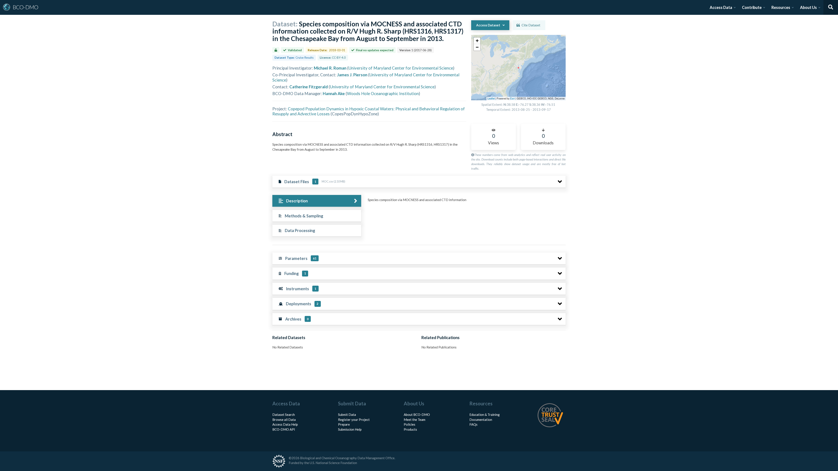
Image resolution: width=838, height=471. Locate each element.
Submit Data (347, 414)
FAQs (473, 424)
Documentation (480, 420)
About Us (808, 7)
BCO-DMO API (283, 429)
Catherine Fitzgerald (308, 86)
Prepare (344, 424)
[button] (477, 41)
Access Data (721, 7)
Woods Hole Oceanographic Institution (383, 93)
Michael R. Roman (330, 67)
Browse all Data (284, 420)
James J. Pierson (352, 74)
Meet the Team (414, 420)
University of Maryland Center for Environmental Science (401, 67)
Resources (780, 7)
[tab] (316, 201)
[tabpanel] (465, 201)
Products (410, 429)
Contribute (752, 7)
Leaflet (491, 98)
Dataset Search (283, 414)
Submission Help (350, 429)
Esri (512, 98)
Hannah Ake (334, 93)
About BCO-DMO (417, 414)
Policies (409, 424)
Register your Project (354, 420)
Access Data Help (285, 424)
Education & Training (484, 414)
